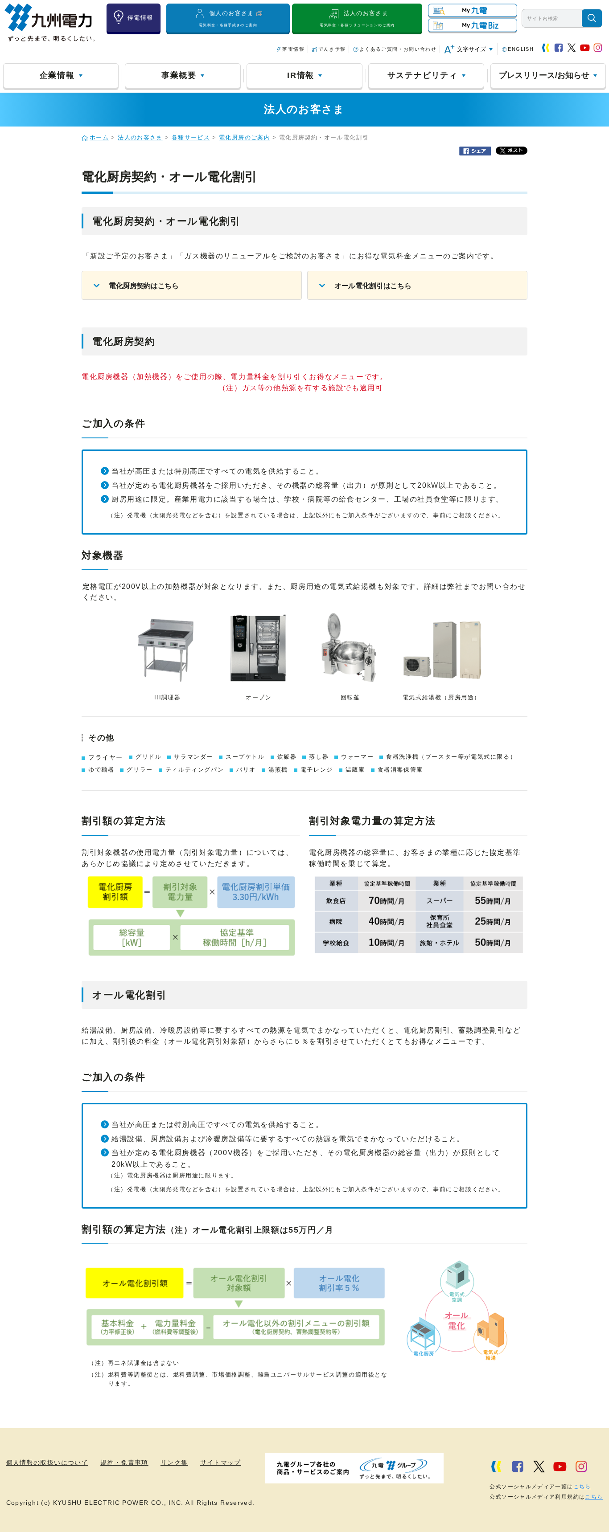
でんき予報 (332, 49)
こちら (582, 1486)
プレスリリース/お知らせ (544, 75)
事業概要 (179, 75)
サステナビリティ (422, 75)
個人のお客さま (228, 19)
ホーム (99, 138)
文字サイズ (471, 49)
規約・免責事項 (124, 1462)
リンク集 (174, 1462)
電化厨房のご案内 (244, 138)
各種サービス (191, 138)
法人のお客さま (357, 19)
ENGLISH (521, 49)
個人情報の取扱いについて (47, 1462)
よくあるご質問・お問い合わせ (397, 49)
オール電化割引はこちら (372, 286)
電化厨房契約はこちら (144, 286)
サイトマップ (220, 1462)
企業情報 (57, 75)
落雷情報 (293, 49)
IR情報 (300, 75)
